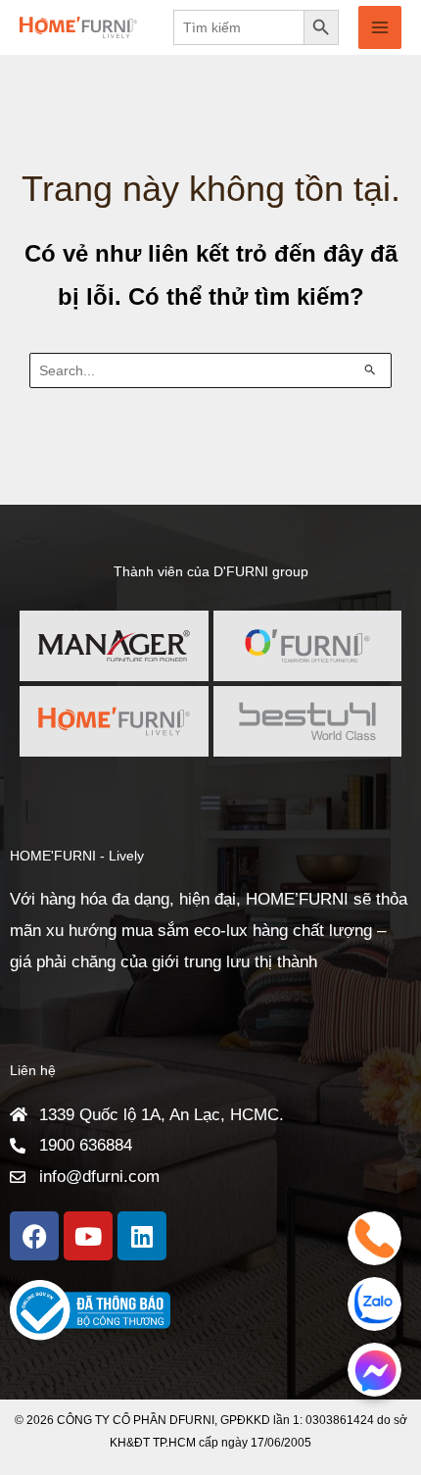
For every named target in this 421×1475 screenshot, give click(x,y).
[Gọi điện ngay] (374, 1238)
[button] (211, 802)
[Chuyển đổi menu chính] (379, 27)
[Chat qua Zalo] (374, 1304)
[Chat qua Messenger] (374, 1370)
